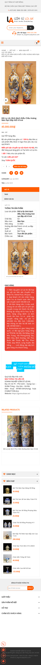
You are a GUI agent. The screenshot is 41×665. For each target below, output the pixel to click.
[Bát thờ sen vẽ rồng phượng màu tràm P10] (7, 512)
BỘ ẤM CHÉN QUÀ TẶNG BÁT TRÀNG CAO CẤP (21, 6)
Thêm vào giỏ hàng (20, 166)
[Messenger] (3, 661)
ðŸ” (6, 100)
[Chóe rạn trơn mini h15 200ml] (7, 547)
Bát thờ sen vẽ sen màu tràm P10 (25, 499)
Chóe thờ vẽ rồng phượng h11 (24, 523)
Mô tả (6, 190)
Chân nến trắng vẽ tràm (22, 557)
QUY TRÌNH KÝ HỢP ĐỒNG (14, 2)
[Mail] (3, 655)
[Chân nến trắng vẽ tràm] (7, 558)
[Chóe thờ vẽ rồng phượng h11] (7, 524)
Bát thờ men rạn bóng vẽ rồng (24, 488)
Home (4, 50)
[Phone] (3, 644)
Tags (6, 194)
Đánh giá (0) (9, 199)
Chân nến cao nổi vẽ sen (22, 568)
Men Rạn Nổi (24, 50)
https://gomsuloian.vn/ (21, 393)
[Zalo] (3, 649)
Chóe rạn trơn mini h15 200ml (24, 546)
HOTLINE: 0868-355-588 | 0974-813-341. (23, 10)
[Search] (30, 27)
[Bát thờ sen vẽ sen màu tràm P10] (7, 501)
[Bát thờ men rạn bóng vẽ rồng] (7, 489)
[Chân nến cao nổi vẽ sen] (7, 570)
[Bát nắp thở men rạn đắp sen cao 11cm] (7, 535)
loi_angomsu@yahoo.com (30, 35)
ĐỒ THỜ (12, 50)
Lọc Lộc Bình (7, 52)
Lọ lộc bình (9, 183)
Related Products (11, 409)
